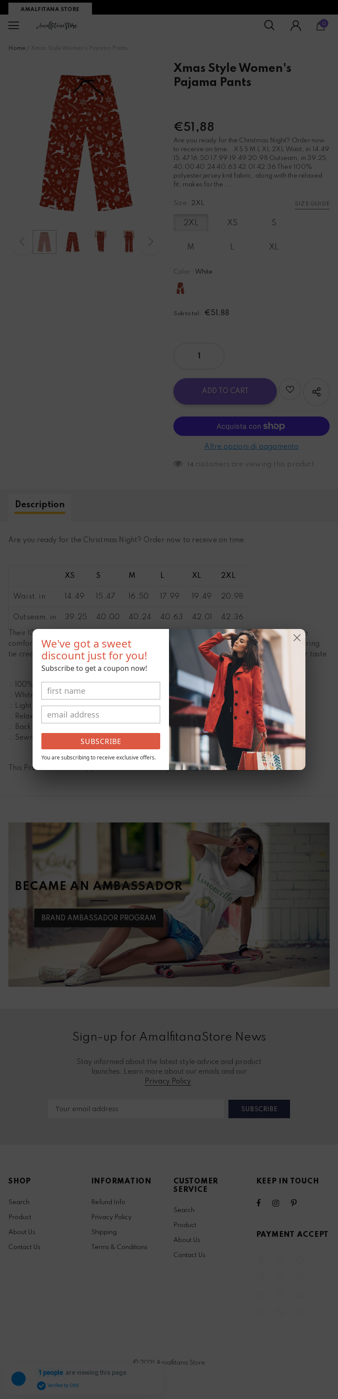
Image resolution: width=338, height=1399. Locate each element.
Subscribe (101, 741)
